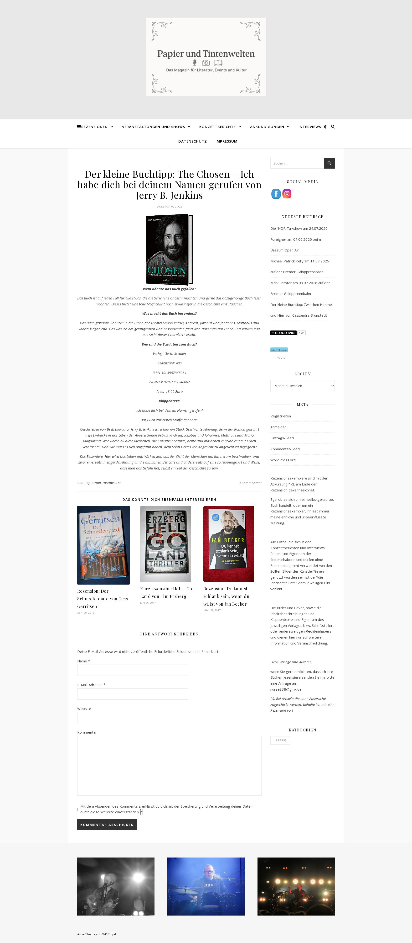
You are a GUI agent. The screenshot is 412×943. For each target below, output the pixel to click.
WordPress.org (283, 460)
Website (84, 708)
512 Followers (279, 349)
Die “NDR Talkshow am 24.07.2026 (299, 228)
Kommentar (87, 732)
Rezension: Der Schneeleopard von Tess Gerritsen (102, 598)
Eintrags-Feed (282, 438)
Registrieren (280, 416)
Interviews (310, 126)
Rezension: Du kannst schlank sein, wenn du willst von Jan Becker (226, 596)
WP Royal (109, 934)
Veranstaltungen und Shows (153, 126)
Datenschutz (192, 141)
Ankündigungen (267, 126)
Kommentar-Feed (285, 449)
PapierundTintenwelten (103, 482)
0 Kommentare (250, 482)
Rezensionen (94, 126)
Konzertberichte (217, 126)
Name (83, 661)
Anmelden (278, 427)
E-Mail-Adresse (91, 684)
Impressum (226, 141)
